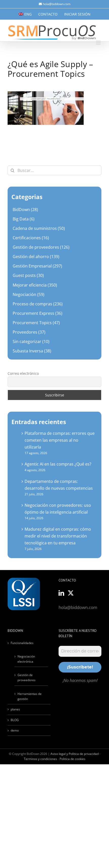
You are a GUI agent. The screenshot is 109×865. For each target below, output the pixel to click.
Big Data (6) (23, 219)
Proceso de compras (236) (38, 304)
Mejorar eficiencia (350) (35, 285)
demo (15, 730)
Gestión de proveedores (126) (41, 247)
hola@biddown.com (56, 4)
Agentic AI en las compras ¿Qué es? (58, 464)
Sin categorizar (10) (31, 341)
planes (15, 709)
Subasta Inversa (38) (32, 351)
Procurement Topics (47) (36, 322)
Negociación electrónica (26, 659)
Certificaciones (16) (31, 238)
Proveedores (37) (29, 332)
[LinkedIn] (61, 593)
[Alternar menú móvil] (98, 42)
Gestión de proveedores (26, 677)
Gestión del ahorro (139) (36, 256)
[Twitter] (71, 593)
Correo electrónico (23, 373)
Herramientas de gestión (29, 696)
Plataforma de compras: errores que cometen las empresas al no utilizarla (60, 440)
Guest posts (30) (28, 275)
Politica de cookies (72, 759)
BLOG (15, 720)
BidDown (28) (25, 209)
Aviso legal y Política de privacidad (74, 754)
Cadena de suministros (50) (39, 228)
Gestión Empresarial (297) (37, 266)
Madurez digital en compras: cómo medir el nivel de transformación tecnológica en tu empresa (58, 536)
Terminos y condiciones (40, 759)
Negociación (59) (28, 294)
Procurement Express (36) (37, 313)
